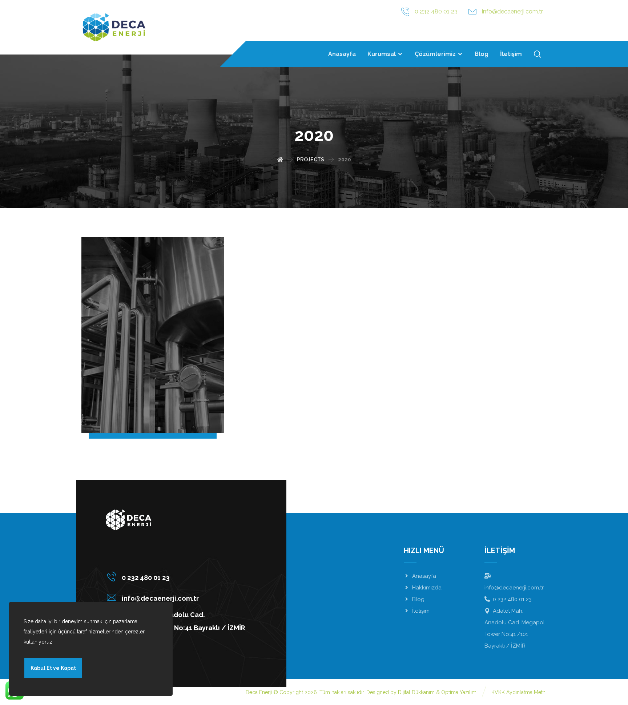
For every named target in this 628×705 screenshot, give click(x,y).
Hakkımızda (427, 587)
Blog (418, 599)
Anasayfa (424, 576)
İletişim (421, 611)
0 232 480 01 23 (512, 599)
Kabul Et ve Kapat (53, 668)
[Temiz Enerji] (114, 27)
